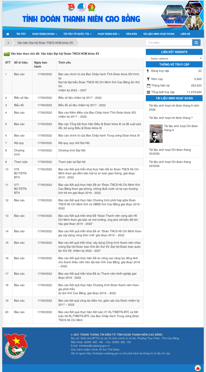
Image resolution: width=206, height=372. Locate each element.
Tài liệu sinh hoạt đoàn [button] (158, 34)
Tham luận (21, 162)
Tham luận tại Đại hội (71, 162)
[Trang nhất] (8, 34)
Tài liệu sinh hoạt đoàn (174, 98)
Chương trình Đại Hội (71, 150)
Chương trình (19, 152)
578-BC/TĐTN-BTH (20, 173)
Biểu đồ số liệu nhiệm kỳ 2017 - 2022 (82, 105)
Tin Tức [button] (21, 34)
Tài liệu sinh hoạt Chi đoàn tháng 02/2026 (170, 164)
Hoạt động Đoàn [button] (43, 34)
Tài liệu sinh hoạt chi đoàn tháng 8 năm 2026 (174, 107)
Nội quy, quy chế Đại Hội (74, 143)
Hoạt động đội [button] (108, 34)
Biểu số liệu (21, 98)
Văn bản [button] (131, 34)
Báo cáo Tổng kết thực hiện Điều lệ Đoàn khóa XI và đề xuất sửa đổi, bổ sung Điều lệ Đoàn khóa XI (99, 126)
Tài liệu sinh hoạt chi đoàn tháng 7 (171, 118)
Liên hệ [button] (185, 34)
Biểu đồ (19, 105)
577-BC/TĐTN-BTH (20, 189)
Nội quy (19, 143)
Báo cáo (19, 74)
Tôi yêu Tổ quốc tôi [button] (76, 34)
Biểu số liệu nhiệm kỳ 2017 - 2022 (80, 98)
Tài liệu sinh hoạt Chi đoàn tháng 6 (181, 128)
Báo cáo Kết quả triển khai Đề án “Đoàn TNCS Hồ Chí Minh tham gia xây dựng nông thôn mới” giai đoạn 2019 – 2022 (99, 233)
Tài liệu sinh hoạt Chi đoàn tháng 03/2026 (170, 152)
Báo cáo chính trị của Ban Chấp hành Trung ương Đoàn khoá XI (99, 135)
